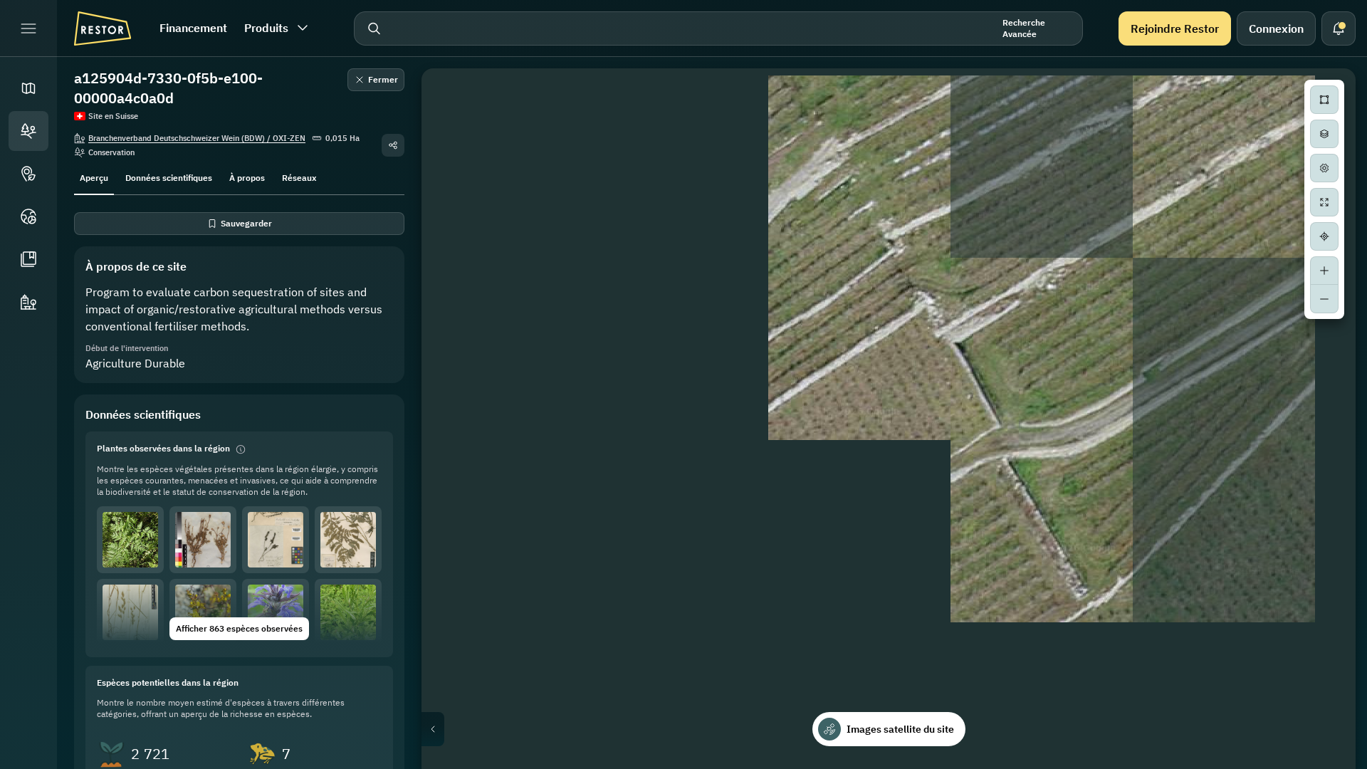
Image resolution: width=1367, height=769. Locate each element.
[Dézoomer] (1324, 299)
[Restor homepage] (102, 28)
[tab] (94, 176)
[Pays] (28, 216)
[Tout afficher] (1324, 202)
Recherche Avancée (1023, 28)
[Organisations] (28, 302)
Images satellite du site (900, 729)
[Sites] (28, 131)
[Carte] (28, 88)
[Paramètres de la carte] (1324, 168)
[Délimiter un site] (1324, 99)
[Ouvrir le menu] (28, 28)
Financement (193, 28)
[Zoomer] (1324, 270)
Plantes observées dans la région (163, 448)
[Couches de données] (1324, 134)
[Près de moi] (1324, 236)
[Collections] (28, 259)
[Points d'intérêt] (28, 174)
